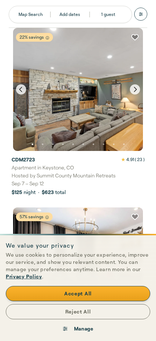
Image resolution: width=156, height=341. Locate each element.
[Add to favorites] (135, 37)
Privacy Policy (24, 276)
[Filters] (140, 14)
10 (123, 144)
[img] (47, 37)
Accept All (78, 293)
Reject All (78, 311)
